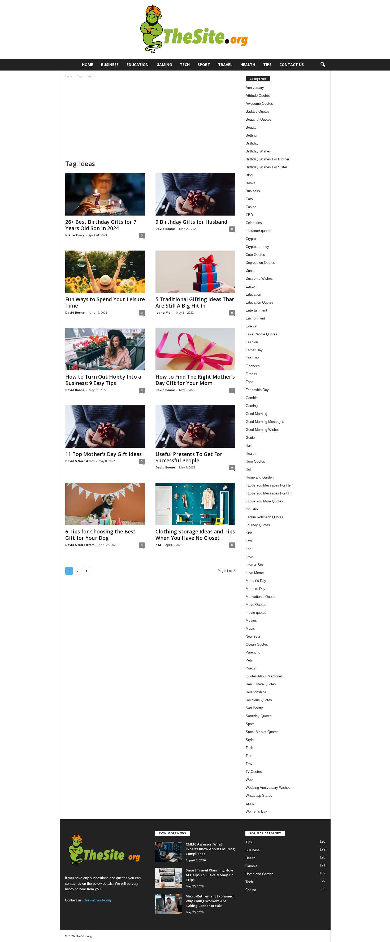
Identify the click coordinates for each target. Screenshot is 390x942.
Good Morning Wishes (263, 430)
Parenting (253, 652)
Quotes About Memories (264, 676)
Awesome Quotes (259, 104)
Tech (185, 64)
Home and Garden (260, 477)
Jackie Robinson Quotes (264, 517)
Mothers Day (255, 589)
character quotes (258, 231)
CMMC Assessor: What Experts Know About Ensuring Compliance (210, 849)
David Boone (165, 229)
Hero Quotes (255, 461)
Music (250, 628)
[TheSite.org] (195, 29)
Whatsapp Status (259, 796)
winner (250, 803)
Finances (253, 366)
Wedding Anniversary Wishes (268, 788)
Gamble (252, 398)
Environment (255, 318)
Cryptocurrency (257, 247)
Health (247, 64)
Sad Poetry (254, 708)
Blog (249, 175)
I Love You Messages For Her (269, 485)
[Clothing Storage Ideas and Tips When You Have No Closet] (195, 504)
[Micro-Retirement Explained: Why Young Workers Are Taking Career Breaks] (168, 904)
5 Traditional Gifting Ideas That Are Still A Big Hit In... (194, 302)
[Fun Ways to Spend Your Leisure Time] (105, 272)
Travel (225, 64)
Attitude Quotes (258, 96)
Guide (250, 438)
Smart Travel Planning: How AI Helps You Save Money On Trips (209, 875)
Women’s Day (256, 811)
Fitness (251, 374)
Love (249, 557)
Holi (249, 469)
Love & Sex (255, 565)
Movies (251, 621)
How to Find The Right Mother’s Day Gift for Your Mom (195, 380)
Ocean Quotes (257, 644)
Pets (249, 660)
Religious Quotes (259, 700)
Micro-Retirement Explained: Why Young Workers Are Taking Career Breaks (210, 901)
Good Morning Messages (265, 422)
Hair (249, 446)
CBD (249, 215)
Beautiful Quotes (258, 119)
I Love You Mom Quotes (264, 501)
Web (249, 780)
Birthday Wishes (258, 151)
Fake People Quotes (261, 334)
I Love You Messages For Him (269, 493)
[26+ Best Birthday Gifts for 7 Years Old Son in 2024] (105, 194)
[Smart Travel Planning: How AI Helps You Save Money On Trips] (168, 878)
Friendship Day (257, 390)
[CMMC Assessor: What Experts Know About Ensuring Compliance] (168, 852)
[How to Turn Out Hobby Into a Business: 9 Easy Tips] (105, 349)
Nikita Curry (74, 235)
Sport (204, 64)
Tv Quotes (254, 772)
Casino (251, 207)
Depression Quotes (260, 263)
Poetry (251, 668)
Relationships (256, 692)
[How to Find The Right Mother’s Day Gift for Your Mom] (195, 349)
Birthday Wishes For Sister (266, 167)
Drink (250, 271)
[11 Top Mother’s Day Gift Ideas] (105, 426)
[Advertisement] (150, 119)
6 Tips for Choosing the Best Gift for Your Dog (100, 534)
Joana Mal (163, 312)
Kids (249, 533)
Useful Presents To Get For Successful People (188, 457)
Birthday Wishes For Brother (267, 159)
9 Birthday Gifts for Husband (191, 221)
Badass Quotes (258, 111)
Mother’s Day (256, 581)
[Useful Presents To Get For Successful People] (195, 426)
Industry (252, 509)
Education (138, 64)
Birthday (252, 143)
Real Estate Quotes (261, 684)
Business (110, 64)
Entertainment (256, 310)
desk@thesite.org (97, 900)
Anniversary (255, 88)
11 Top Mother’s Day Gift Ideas (103, 454)
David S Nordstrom (79, 461)
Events (251, 326)
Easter (251, 286)
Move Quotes (256, 605)
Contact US (291, 64)
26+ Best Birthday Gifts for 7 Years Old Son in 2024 (100, 225)
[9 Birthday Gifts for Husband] (195, 194)
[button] (322, 65)
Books (250, 183)
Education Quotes (259, 302)
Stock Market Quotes (262, 732)
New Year (253, 636)
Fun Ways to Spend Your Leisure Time (105, 302)
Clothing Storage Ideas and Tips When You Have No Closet (195, 534)
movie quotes (256, 613)
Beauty (251, 127)
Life (248, 549)
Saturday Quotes (259, 716)
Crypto (251, 239)
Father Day (254, 350)
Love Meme (255, 573)
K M (158, 545)
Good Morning (256, 414)
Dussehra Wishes (259, 279)
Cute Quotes (255, 255)
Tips (267, 64)
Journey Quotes (258, 525)
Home (87, 64)
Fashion (252, 342)
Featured (252, 358)
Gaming (164, 64)
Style (250, 740)
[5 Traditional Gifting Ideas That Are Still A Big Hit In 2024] (195, 272)
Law (249, 541)
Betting (251, 135)
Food (249, 382)
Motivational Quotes (261, 597)
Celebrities (254, 223)
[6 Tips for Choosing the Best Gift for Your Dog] (105, 504)
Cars (249, 199)
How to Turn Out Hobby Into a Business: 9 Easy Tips (103, 380)
